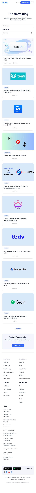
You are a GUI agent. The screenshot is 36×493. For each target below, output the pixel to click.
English (28, 468)
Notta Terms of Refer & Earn (18, 479)
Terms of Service (9, 477)
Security (22, 477)
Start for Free (25, 2)
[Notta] (5, 2)
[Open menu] (32, 2)
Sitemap (28, 477)
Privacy (17, 477)
